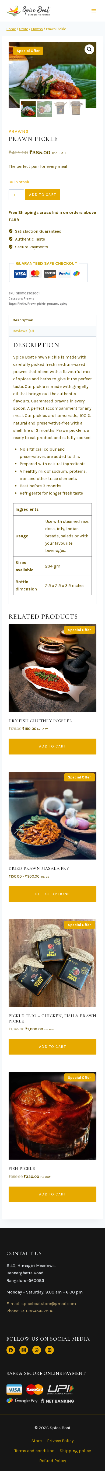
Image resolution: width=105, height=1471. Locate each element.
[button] (89, 49)
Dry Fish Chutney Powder (40, 721)
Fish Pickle (22, 1168)
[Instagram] (23, 1350)
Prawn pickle (36, 303)
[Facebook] (10, 1350)
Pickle (22, 303)
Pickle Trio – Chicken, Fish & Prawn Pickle (52, 1018)
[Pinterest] (49, 1350)
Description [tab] (23, 320)
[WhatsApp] (36, 1350)
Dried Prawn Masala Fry (39, 868)
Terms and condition (34, 1450)
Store (37, 1440)
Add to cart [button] (52, 746)
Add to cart (42, 194)
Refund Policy (52, 1460)
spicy (63, 303)
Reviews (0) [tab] (23, 331)
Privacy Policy (60, 1440)
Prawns (19, 131)
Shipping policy (75, 1450)
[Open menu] (94, 10)
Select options (52, 894)
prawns (52, 303)
